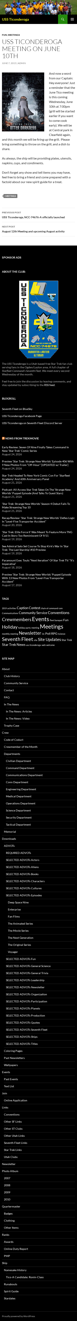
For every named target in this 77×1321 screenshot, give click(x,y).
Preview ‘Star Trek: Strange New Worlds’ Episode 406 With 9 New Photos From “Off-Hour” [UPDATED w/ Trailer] (38, 463)
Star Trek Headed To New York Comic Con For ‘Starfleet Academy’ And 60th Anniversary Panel (36, 477)
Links (5, 1107)
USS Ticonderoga (15, 19)
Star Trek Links (13, 1149)
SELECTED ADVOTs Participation (26, 1001)
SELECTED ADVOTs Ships (22, 1036)
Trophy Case (11, 725)
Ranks (5, 1234)
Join (4, 1093)
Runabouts (10, 1284)
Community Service (33, 613)
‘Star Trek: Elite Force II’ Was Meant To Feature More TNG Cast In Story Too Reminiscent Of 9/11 (37, 533)
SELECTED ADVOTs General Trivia (27, 973)
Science (61, 634)
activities (11, 608)
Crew (5, 732)
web (44, 645)
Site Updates (49, 639)
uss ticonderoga (33, 645)
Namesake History (15, 1270)
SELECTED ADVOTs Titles (22, 1043)
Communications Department (24, 775)
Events (40, 618)
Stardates (9, 1298)
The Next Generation (20, 937)
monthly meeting (10, 634)
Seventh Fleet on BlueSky (17, 409)
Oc (43, 634)
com (61, 608)
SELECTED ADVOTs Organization (26, 994)
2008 (7, 1185)
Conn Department (17, 782)
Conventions (58, 612)
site (35, 640)
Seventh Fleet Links (15, 1142)
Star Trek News (13, 644)
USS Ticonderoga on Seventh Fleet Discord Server (32, 423)
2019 (4, 608)
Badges (8, 1213)
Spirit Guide (11, 1291)
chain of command (49, 608)
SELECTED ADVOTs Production (25, 1015)
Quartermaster (11, 1206)
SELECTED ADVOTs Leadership (25, 980)
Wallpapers (11, 1065)
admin (22, 63)
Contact (9, 690)
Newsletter (30, 633)
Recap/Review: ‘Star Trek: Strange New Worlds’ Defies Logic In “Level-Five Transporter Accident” (38, 519)
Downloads (9, 838)
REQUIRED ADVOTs (18, 852)
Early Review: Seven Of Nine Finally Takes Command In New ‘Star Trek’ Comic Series (35, 449)
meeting (35, 627)
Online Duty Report (16, 1248)
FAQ (6, 697)
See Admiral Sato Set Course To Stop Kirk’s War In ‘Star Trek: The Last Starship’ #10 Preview (35, 548)
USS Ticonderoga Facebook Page (22, 416)
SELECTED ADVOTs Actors (22, 860)
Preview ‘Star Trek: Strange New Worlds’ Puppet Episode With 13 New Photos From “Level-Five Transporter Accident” (36, 578)
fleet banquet (56, 620)
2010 (7, 1199)
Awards (8, 1241)
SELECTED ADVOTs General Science (28, 966)
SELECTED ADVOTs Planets (23, 1008)
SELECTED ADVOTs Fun (21, 959)
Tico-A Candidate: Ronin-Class (25, 1277)
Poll (48, 633)
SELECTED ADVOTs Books (22, 874)
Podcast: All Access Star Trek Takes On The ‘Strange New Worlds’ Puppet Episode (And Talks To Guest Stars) (36, 491)
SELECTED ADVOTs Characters (25, 881)
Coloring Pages (13, 1050)
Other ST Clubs (13, 1128)
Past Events (11, 1079)
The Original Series (19, 944)
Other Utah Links (14, 1135)
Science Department (18, 810)
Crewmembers (16, 619)
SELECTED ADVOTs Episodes (24, 895)
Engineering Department (21, 789)
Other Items (11, 1227)
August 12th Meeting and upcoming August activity (33, 229)
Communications (10, 613)
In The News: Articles (19, 711)
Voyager (13, 951)
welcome (50, 645)
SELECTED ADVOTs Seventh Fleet (26, 1029)
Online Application (15, 1100)
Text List (9, 1086)
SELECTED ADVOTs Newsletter (25, 987)
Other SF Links (13, 1121)
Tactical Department (18, 824)
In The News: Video (18, 718)
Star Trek (67, 640)
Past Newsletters (14, 1058)
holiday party (24, 627)
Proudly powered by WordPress (18, 1316)
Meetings (14, 34)
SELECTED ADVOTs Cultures (24, 888)
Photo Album (10, 1171)
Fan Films (14, 916)
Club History (12, 676)
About (6, 669)
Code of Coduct (13, 739)
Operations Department (20, 803)
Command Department (20, 768)
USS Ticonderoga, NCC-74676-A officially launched (33, 215)
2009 (7, 1192)
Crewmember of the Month (21, 746)
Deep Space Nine (18, 902)
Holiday (10, 627)
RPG (54, 633)
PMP (7, 1256)
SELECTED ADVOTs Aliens (22, 867)
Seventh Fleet (17, 639)
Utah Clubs (11, 1157)
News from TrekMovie (22, 438)
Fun (4, 34)
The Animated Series (20, 923)
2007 (7, 1178)
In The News (11, 704)
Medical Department (18, 796)
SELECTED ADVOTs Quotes (23, 1022)
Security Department (19, 817)
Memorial (10, 831)
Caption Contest (28, 608)
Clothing (9, 1220)
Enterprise (14, 909)
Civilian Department (18, 761)
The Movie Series (18, 930)
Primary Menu (72, 19)
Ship (4, 1263)
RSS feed (49, 385)
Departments (12, 753)
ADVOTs (9, 845)
